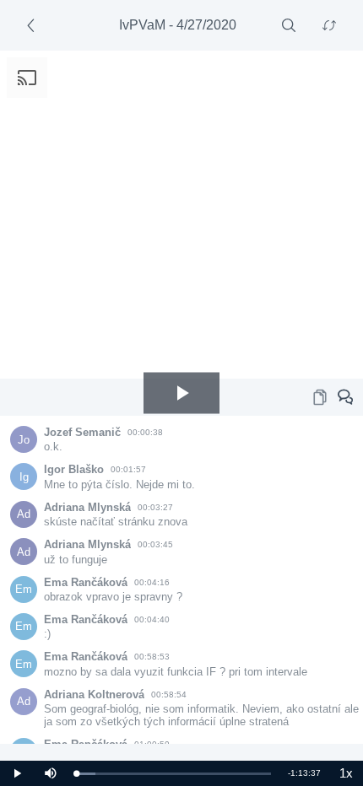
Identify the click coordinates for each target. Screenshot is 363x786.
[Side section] (33, 25)
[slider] (173, 774)
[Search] (288, 25)
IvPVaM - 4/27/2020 (177, 25)
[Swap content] (329, 25)
